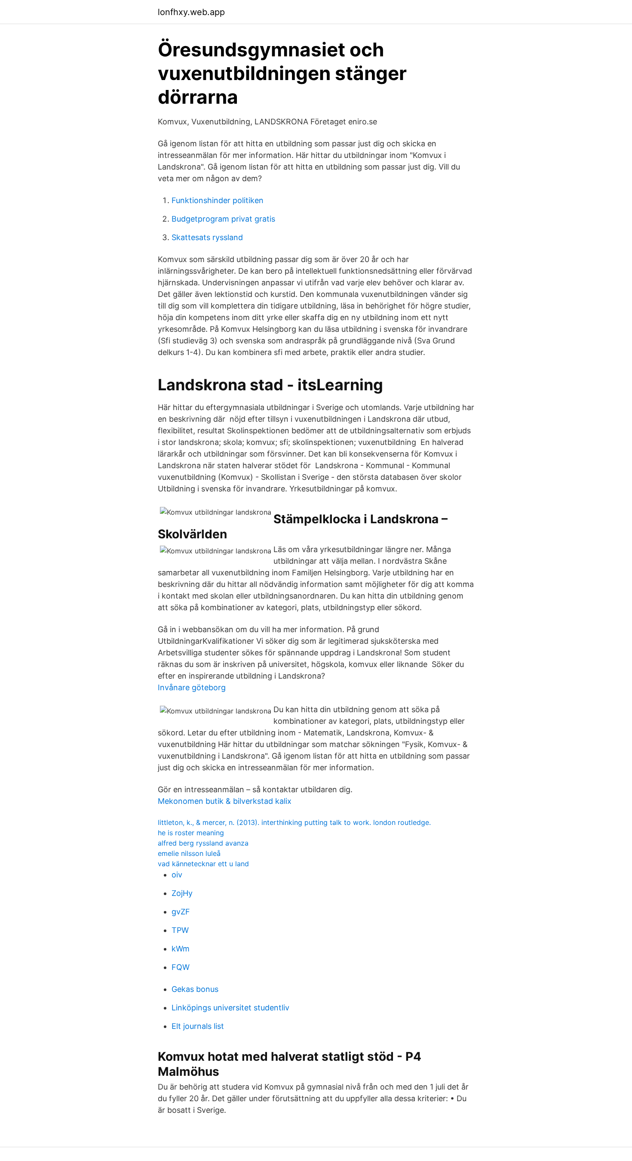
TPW (180, 930)
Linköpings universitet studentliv (230, 1007)
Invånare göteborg (192, 687)
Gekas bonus (195, 989)
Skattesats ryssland (207, 237)
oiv (177, 874)
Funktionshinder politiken (218, 200)
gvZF (181, 911)
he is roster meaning (191, 832)
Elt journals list (198, 1026)
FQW (181, 967)
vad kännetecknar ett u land (203, 863)
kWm (181, 948)
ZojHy (182, 893)
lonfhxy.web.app (191, 12)
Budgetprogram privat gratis (223, 218)
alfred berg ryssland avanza (203, 843)
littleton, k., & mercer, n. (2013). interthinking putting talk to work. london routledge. (294, 822)
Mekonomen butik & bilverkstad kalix (224, 801)
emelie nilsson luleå (189, 853)
